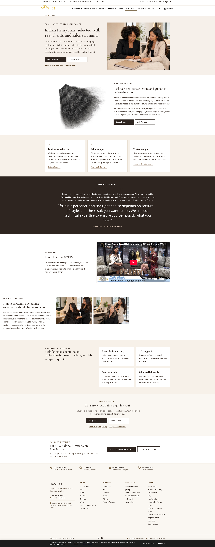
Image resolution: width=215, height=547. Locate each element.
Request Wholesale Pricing (121, 449)
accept (161, 544)
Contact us (107, 486)
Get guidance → (54, 167)
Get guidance (52, 59)
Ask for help (142, 122)
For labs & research (132, 493)
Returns (105, 496)
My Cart (163, 1)
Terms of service (109, 502)
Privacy (105, 499)
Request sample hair (118, 427)
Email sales (129, 502)
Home (47, 15)
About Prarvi (152, 486)
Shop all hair (75, 59)
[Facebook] (102, 538)
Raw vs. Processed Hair (156, 515)
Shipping (106, 493)
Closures (83, 496)
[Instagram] (98, 538)
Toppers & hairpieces (88, 505)
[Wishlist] (171, 2)
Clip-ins (82, 493)
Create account (152, 1)
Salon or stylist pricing (54, 65)
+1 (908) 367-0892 (150, 449)
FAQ (104, 489)
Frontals (83, 499)
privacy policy (148, 544)
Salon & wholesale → (99, 167)
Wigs (82, 502)
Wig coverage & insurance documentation (153, 521)
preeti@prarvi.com (58, 498)
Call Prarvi (99, 1)
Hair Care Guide (153, 499)
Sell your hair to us (132, 496)
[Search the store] (159, 8)
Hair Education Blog (155, 489)
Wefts (82, 489)
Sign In (142, 1)
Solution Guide (153, 493)
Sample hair (70, 65)
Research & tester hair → (143, 164)
